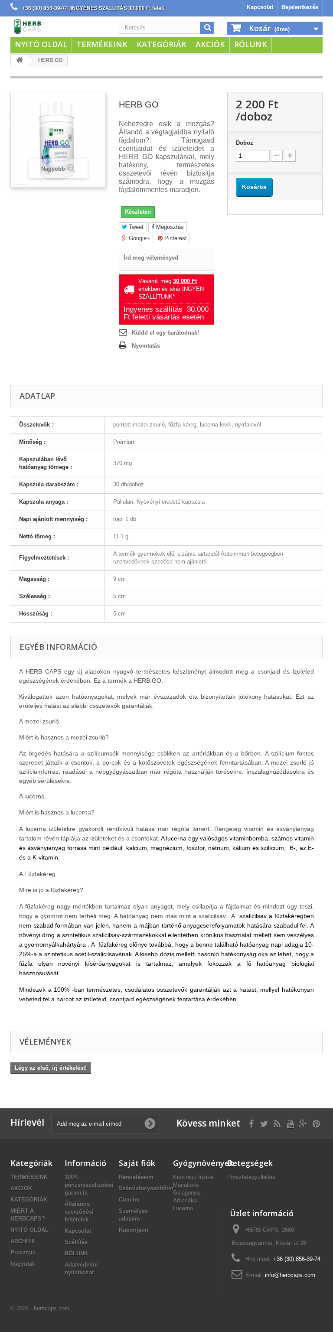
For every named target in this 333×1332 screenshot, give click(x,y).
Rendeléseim (136, 1177)
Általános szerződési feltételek (79, 1212)
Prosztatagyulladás (251, 1177)
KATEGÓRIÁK (161, 44)
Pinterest (175, 238)
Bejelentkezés (299, 7)
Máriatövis (186, 1185)
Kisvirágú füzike (193, 1177)
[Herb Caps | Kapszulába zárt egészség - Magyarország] (58, 26)
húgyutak (22, 1263)
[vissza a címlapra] (19, 60)
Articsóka (185, 1200)
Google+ (138, 238)
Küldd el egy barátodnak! (165, 332)
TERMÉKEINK (101, 44)
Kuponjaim (133, 1230)
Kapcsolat (260, 7)
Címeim (129, 1199)
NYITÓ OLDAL (41, 44)
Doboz (244, 143)
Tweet (135, 227)
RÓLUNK (250, 44)
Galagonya (186, 1192)
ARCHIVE (23, 1241)
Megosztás (169, 227)
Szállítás (76, 1242)
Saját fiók (137, 1163)
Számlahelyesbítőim (146, 1188)
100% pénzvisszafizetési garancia (89, 1185)
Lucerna (183, 1208)
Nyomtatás (146, 345)
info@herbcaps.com (290, 1275)
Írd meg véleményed (151, 257)
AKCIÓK (210, 44)
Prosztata (23, 1252)
